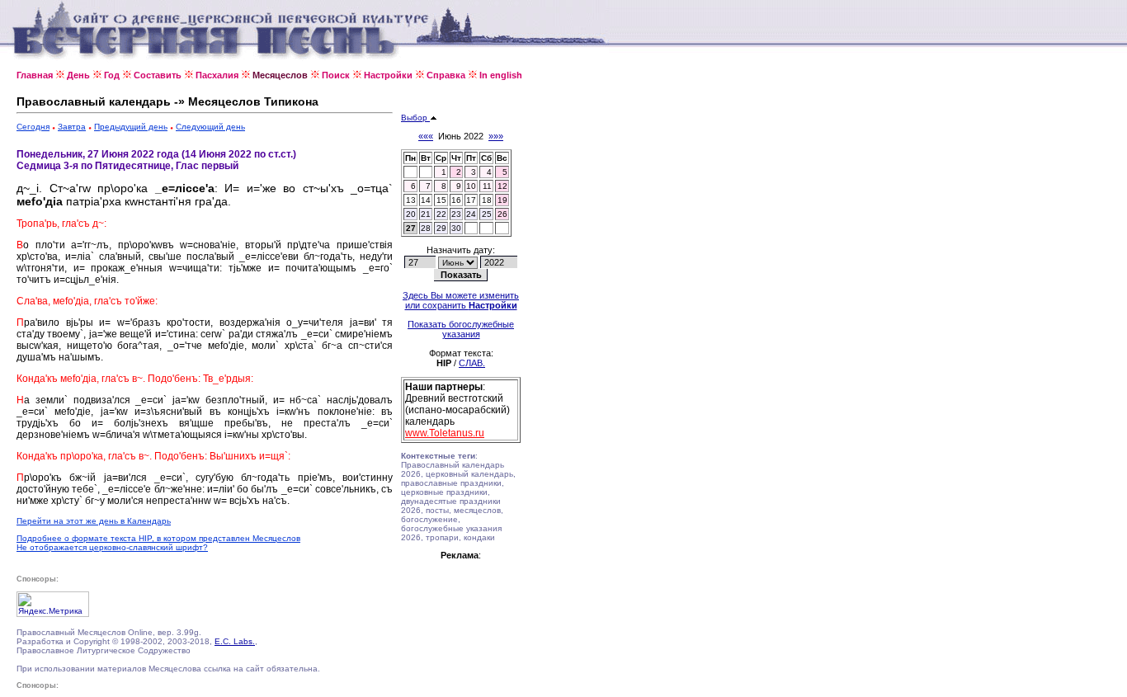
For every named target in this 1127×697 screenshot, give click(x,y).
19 (502, 200)
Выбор (415, 117)
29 (441, 228)
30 (456, 228)
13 (411, 200)
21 (426, 214)
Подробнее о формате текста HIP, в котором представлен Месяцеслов (158, 538)
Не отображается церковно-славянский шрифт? (112, 547)
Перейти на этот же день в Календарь (94, 520)
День (78, 75)
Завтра (72, 126)
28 (426, 228)
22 (441, 214)
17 (471, 200)
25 (487, 214)
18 (487, 200)
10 (471, 186)
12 (502, 186)
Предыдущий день (130, 126)
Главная (35, 75)
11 (487, 186)
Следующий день (210, 126)
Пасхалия (217, 75)
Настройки (388, 75)
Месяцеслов (280, 75)
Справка (446, 75)
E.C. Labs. (235, 641)
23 (456, 214)
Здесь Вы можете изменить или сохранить (461, 300)
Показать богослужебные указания (461, 329)
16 (456, 200)
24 (471, 214)
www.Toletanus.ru (444, 433)
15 (441, 200)
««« (425, 136)
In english (500, 75)
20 (411, 214)
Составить (158, 75)
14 (426, 200)
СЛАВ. (472, 363)
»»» (495, 136)
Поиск (336, 75)
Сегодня (33, 126)
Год (112, 75)
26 (502, 214)
